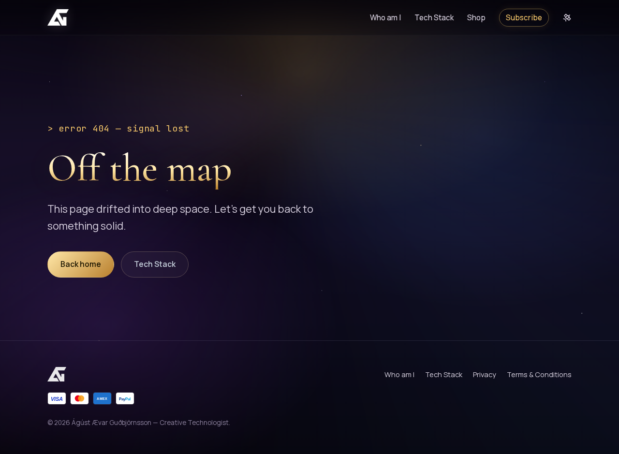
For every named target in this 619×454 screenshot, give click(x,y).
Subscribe (524, 18)
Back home (80, 264)
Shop (476, 18)
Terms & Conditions (539, 374)
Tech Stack (434, 18)
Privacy (484, 374)
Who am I (385, 18)
